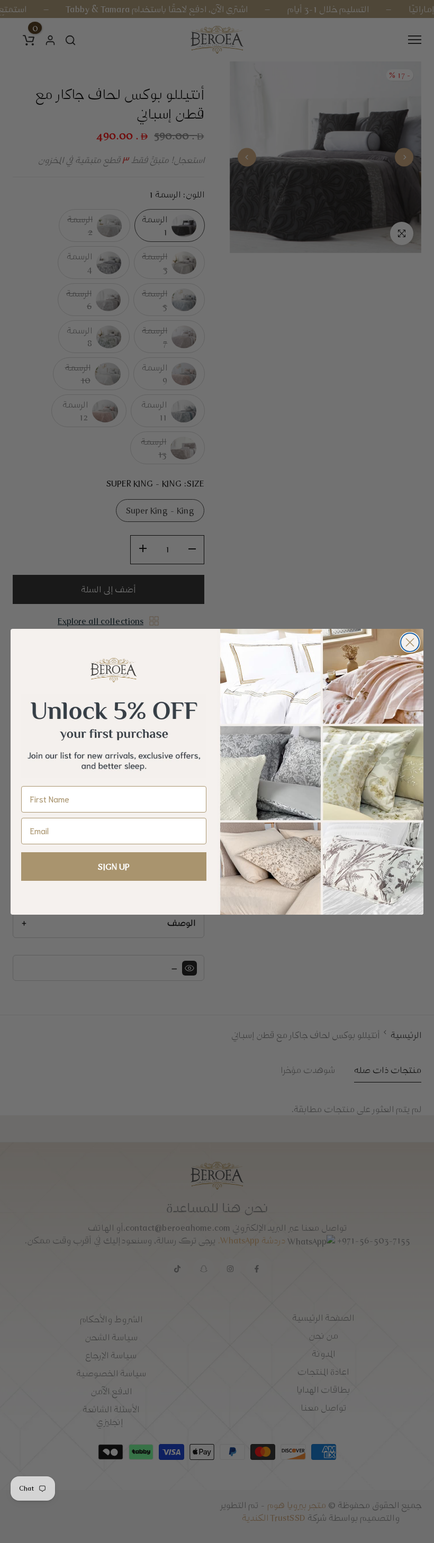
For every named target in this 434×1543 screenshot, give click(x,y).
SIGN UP (114, 866)
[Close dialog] (410, 642)
